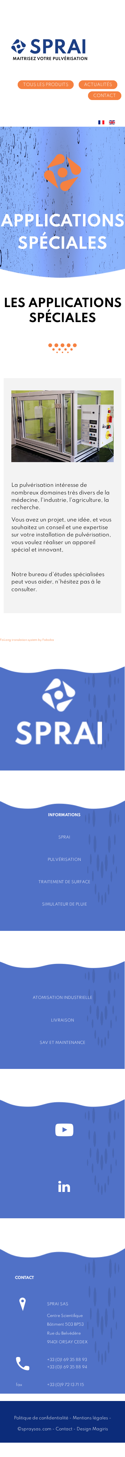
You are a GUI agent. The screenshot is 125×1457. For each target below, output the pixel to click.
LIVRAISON (62, 1020)
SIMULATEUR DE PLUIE (64, 904)
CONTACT (104, 95)
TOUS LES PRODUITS (45, 84)
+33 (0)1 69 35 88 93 (67, 1360)
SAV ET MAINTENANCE (62, 1043)
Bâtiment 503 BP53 (65, 1324)
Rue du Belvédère (64, 1333)
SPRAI (64, 837)
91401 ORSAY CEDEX (67, 1342)
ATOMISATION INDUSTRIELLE (62, 998)
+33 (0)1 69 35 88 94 (67, 1367)
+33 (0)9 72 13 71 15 (65, 1385)
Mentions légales (90, 1418)
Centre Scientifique (65, 1316)
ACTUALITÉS (98, 84)
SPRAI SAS (57, 1304)
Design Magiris (92, 1429)
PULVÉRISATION (64, 860)
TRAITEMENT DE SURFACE (64, 882)
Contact (64, 1429)
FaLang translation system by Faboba (27, 639)
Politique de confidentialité (41, 1418)
